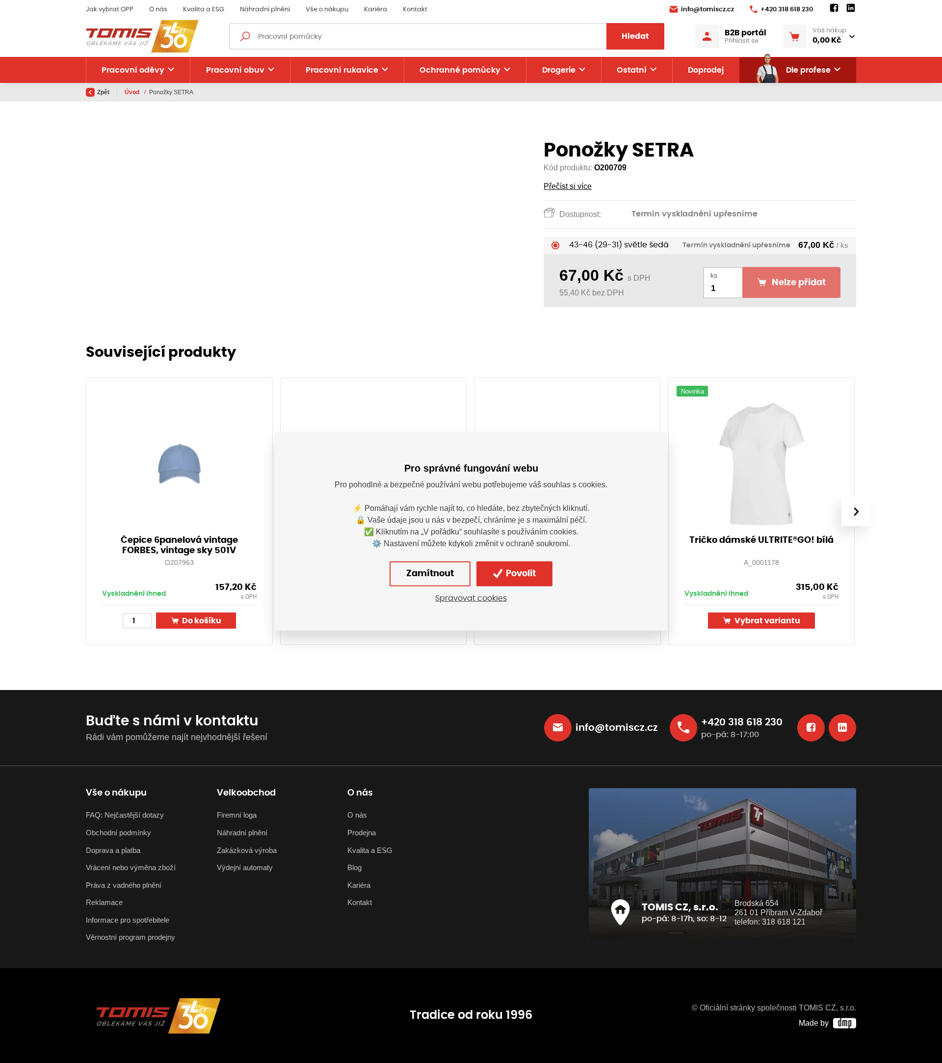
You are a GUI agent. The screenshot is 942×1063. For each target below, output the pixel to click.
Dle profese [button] (808, 70)
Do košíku (201, 621)
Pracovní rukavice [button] (342, 70)
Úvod (133, 92)
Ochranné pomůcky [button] (459, 70)
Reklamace (104, 902)
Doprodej (706, 70)
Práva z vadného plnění (123, 885)
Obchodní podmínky (118, 832)
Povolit (520, 573)
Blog (354, 867)
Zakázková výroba (247, 850)
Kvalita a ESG (203, 9)
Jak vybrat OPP (109, 9)
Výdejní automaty (245, 867)
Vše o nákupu (327, 9)
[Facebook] (834, 8)
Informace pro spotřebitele (127, 920)
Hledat (635, 36)
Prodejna (361, 832)
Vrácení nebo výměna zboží (131, 867)
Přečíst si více (568, 186)
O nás (158, 9)
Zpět (103, 92)
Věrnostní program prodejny (130, 937)
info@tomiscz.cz (707, 9)
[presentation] (856, 511)
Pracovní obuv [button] (235, 70)
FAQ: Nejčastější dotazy (125, 815)
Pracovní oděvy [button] (133, 70)
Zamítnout (430, 573)
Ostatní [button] (632, 70)
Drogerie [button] (559, 70)
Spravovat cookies (471, 598)
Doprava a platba (113, 850)
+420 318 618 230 (786, 9)
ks (713, 275)
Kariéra (375, 9)
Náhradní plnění (265, 9)
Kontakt (415, 9)
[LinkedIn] (850, 8)
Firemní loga (237, 815)
